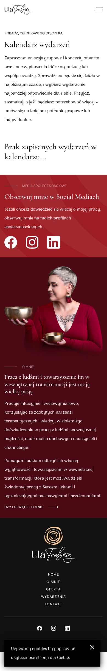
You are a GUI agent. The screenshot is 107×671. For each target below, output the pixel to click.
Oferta (53, 589)
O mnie (53, 582)
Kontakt (53, 604)
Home (53, 574)
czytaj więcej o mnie (23, 507)
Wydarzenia (53, 597)
